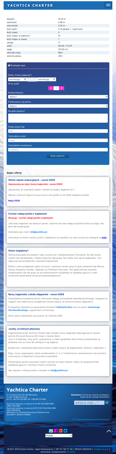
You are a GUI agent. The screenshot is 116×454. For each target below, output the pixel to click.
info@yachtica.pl (20, 397)
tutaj (104, 237)
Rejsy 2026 (14, 200)
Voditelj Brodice (64, 307)
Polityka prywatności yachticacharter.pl (92, 419)
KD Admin (71, 452)
